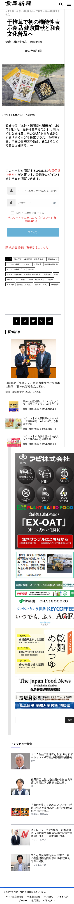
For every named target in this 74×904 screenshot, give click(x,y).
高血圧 (31, 269)
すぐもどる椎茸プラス (16, 269)
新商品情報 (53, 259)
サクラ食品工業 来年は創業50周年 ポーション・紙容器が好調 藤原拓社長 (52, 756)
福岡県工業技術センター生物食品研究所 (24, 274)
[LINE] (33, 321)
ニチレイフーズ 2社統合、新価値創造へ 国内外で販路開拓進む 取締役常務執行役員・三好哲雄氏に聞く (51, 833)
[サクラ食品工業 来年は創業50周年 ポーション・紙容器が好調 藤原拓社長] (20, 761)
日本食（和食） (41, 284)
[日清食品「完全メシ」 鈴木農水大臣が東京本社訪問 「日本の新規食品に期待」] (33, 358)
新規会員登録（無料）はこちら (26, 247)
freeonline (36, 41)
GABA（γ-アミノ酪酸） (17, 279)
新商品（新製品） (24, 284)
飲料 (33, 761)
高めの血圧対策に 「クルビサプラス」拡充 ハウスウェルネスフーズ (41, 403)
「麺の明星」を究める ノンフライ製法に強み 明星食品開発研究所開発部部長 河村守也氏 (51, 807)
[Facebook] (16, 321)
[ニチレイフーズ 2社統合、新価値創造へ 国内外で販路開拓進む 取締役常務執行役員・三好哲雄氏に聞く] (20, 837)
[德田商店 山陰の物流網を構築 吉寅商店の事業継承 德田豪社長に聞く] (20, 786)
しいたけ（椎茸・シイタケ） (19, 264)
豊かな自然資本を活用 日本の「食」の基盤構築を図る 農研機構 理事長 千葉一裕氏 (51, 858)
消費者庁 (47, 274)
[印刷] (49, 321)
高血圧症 (18, 259)
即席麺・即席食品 (39, 814)
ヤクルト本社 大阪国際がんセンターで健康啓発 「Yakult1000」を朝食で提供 (41, 421)
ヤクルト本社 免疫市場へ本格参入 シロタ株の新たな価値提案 (41, 438)
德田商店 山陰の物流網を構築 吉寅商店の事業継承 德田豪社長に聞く (51, 781)
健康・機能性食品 (25, 11)
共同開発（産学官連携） (34, 259)
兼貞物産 (55, 284)
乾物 (56, 274)
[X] (25, 321)
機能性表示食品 (51, 264)
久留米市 (38, 264)
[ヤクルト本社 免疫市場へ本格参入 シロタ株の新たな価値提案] (13, 441)
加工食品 (9, 11)
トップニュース (38, 840)
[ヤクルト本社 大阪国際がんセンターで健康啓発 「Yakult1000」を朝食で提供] (13, 423)
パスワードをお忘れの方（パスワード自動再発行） (32, 219)
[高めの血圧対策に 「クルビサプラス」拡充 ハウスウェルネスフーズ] (13, 406)
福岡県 (50, 279)
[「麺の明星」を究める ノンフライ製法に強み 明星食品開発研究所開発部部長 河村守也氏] (20, 811)
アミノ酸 (10, 284)
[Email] (41, 321)
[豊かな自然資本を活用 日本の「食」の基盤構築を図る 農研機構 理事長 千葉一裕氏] (20, 862)
